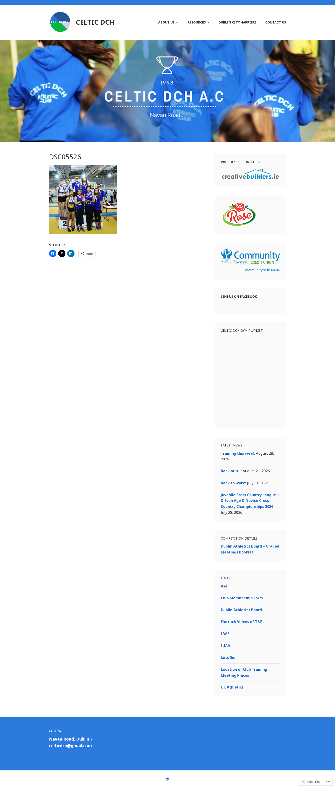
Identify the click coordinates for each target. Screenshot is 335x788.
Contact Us (275, 22)
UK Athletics (232, 687)
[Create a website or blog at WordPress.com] (167, 779)
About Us (166, 22)
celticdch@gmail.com (70, 745)
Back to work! (233, 482)
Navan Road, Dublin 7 (71, 739)
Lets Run (229, 657)
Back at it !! (231, 470)
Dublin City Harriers (238, 22)
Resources (197, 22)
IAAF (225, 633)
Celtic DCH (95, 22)
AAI (224, 586)
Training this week (238, 453)
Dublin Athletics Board (241, 609)
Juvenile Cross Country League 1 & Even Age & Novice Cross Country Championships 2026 (250, 500)
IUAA (225, 645)
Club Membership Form (242, 597)
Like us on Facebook (239, 296)
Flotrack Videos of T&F (241, 621)
